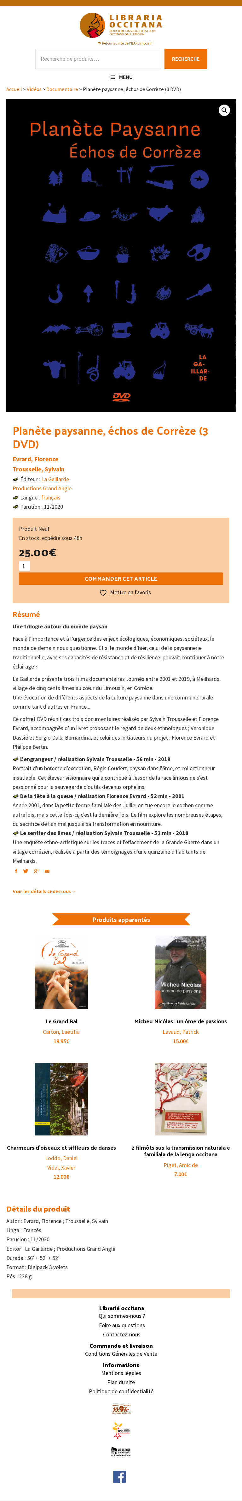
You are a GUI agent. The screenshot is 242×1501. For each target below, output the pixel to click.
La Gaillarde (55, 479)
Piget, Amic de (181, 1165)
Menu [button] (126, 77)
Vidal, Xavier (61, 1167)
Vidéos (34, 89)
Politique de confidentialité (121, 1391)
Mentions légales (121, 1373)
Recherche (185, 58)
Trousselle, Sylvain (39, 469)
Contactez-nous (122, 1334)
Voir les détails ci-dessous (42, 891)
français (50, 497)
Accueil (14, 89)
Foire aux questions (122, 1325)
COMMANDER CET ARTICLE (121, 578)
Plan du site (121, 1382)
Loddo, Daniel (61, 1158)
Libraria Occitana (121, 25)
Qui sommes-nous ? (122, 1315)
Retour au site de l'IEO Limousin (127, 43)
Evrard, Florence (36, 459)
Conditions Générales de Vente (121, 1353)
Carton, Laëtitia (61, 1031)
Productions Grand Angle (42, 488)
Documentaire (62, 89)
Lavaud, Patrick (181, 1031)
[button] (224, 110)
